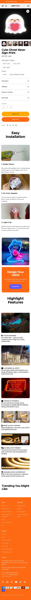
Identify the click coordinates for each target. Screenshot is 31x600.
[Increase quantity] (10, 107)
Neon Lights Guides (7, 549)
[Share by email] (16, 125)
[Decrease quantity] (4, 107)
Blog (3, 519)
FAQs (3, 537)
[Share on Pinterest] (13, 125)
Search (4, 534)
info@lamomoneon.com (11, 572)
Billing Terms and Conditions (6, 515)
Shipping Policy (21, 511)
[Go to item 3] (15, 44)
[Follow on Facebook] (3, 582)
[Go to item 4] (20, 44)
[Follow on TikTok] (20, 582)
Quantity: (4, 104)
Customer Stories (6, 522)
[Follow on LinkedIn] (25, 582)
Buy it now (15, 119)
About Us (4, 506)
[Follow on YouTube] (16, 582)
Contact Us (5, 546)
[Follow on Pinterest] (12, 582)
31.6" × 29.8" (16, 63)
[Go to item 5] (26, 44)
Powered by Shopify (18, 595)
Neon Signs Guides (7, 552)
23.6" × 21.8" (6, 63)
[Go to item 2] (9, 44)
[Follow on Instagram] (7, 582)
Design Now (15, 286)
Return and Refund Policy (22, 515)
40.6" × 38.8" (6, 67)
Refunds (19, 508)
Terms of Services (7, 511)
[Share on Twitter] (10, 125)
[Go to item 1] (4, 44)
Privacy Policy (5, 508)
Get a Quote (5, 543)
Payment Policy (21, 506)
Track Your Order (6, 540)
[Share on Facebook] (7, 125)
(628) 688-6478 (13, 574)
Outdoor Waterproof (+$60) (17, 74)
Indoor (4, 74)
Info (3, 525)
